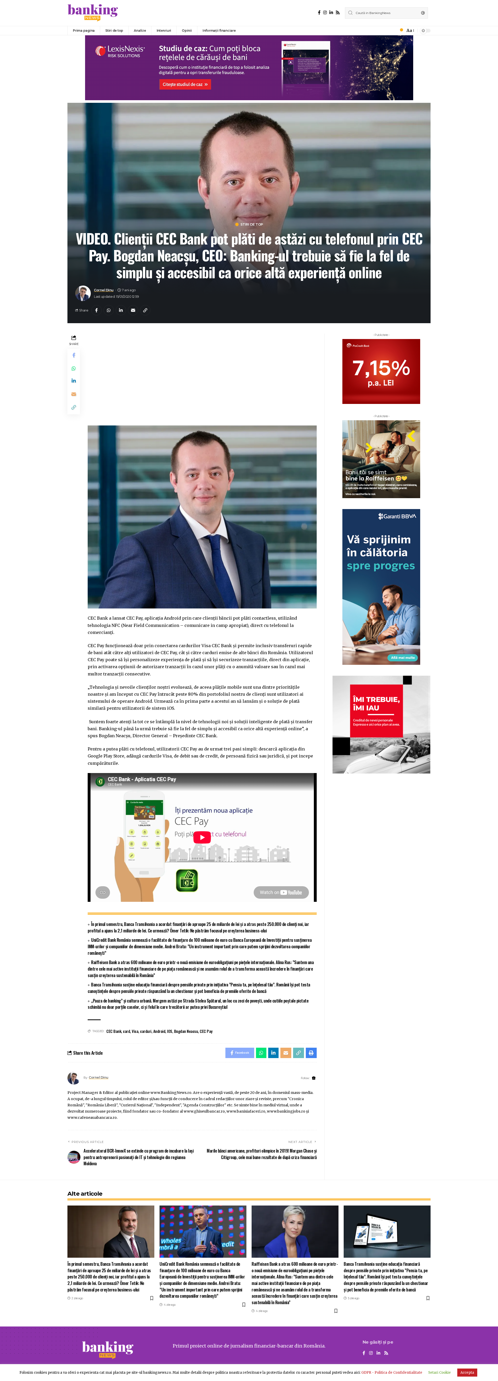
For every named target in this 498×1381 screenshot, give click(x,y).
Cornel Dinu (104, 290)
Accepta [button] (467, 1372)
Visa (135, 1031)
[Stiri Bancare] (92, 13)
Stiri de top (251, 224)
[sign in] (393, 31)
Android (159, 1031)
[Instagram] (325, 12)
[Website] (314, 1078)
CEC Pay (206, 1031)
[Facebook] (319, 12)
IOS (169, 1031)
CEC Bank (113, 1031)
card (126, 1031)
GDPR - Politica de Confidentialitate (391, 1372)
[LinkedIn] (331, 12)
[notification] (400, 30)
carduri (145, 1031)
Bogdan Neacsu (186, 1031)
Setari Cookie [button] (439, 1372)
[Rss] (337, 12)
